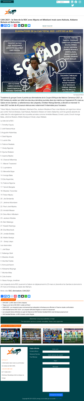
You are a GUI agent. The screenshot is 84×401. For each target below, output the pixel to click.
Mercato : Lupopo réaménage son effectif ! (52, 338)
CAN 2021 (26, 291)
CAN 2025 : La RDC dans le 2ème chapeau (14, 303)
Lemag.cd (5, 360)
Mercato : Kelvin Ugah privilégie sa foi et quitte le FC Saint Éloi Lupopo (31, 337)
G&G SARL (59, 398)
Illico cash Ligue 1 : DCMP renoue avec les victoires (72, 337)
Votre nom (55, 349)
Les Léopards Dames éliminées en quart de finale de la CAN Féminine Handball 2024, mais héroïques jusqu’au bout (35, 312)
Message (55, 366)
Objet (55, 361)
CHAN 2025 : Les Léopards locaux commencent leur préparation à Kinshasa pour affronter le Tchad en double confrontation (38, 307)
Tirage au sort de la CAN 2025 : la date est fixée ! (16, 305)
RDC (10, 291)
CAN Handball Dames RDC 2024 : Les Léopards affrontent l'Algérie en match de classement (28, 309)
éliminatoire (17, 291)
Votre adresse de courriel (55, 355)
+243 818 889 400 (7, 369)
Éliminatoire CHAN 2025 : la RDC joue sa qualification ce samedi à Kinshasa (10, 336)
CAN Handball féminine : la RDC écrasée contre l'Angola (18, 314)
